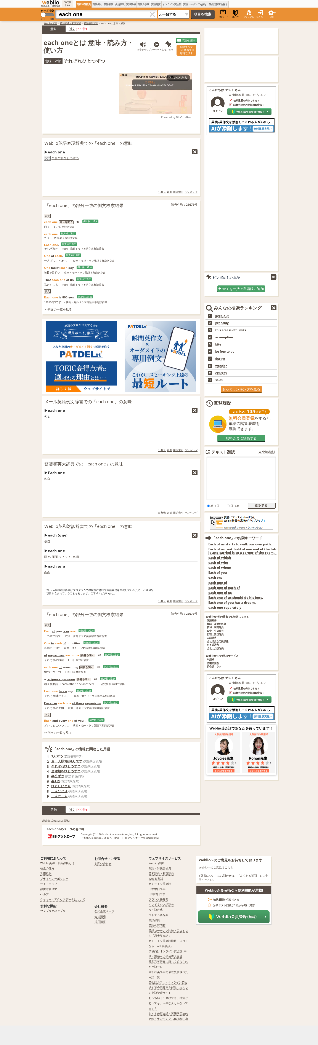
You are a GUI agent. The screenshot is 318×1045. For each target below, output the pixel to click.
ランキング (191, 192)
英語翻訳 (156, 4)
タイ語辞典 (213, 644)
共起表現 (120, 4)
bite (218, 344)
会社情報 (100, 916)
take (66, 631)
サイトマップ (48, 884)
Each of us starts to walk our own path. (240, 544)
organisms (93, 703)
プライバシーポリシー (54, 879)
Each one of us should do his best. (235, 597)
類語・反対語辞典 (216, 624)
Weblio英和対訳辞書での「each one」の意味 (88, 526)
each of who (218, 562)
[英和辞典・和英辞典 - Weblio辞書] (50, 2)
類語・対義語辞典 (160, 868)
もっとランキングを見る (241, 389)
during (220, 358)
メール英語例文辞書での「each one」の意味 (88, 402)
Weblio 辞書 (50, 23)
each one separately (224, 607)
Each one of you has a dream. (232, 602)
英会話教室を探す (218, 4)
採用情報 (100, 922)
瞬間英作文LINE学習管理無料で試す (186, 50)
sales (219, 380)
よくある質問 (248, 876)
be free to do (224, 351)
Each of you (217, 572)
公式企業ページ (104, 911)
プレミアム (249, 16)
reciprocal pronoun (61, 679)
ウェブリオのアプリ (53, 911)
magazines (56, 655)
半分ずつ (57, 776)
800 (64, 297)
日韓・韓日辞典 (215, 634)
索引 (169, 192)
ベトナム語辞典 (215, 648)
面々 (47, 557)
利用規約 (45, 873)
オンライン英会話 (171, 4)
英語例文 (97, 4)
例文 (72, 29)
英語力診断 (143, 4)
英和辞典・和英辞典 (70, 23)
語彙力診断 (213, 663)
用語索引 (178, 192)
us (72, 280)
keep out (222, 316)
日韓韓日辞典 (157, 894)
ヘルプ (44, 894)
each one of (217, 583)
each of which (219, 557)
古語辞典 (212, 637)
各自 (47, 479)
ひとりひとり (61, 786)
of (52, 256)
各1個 (55, 781)
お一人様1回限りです (66, 761)
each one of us (220, 592)
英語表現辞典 (91, 23)
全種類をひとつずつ (65, 771)
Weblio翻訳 (267, 452)
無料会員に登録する (241, 438)
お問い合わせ (103, 863)
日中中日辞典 (157, 889)
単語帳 (210, 659)
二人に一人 (59, 796)
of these (78, 703)
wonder (221, 366)
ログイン (260, 16)
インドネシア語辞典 (217, 641)
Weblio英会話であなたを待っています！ (241, 728)
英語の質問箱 (157, 925)
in (52, 643)
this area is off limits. (231, 330)
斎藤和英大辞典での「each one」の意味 (83, 464)
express (221, 373)
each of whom (219, 567)
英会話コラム (214, 666)
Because (50, 703)
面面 (55, 557)
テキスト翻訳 (223, 451)
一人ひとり (59, 791)
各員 (76, 557)
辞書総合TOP (48, 889)
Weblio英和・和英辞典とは (57, 863)
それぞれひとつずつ (65, 158)
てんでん (65, 557)
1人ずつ (57, 756)
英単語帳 (131, 4)
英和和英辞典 (84, 4)
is (60, 297)
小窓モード (223, 16)
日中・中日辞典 (215, 630)
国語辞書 (212, 620)
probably (222, 323)
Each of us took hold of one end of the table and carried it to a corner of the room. (242, 550)
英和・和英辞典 (215, 627)
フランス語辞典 (158, 899)
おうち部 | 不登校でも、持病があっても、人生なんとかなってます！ (168, 1003)
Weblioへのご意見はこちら (216, 867)
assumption (224, 337)
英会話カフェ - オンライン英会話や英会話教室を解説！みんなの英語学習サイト (168, 987)
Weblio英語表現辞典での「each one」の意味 (88, 143)
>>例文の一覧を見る (58, 309)
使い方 (235, 17)
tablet (55, 267)
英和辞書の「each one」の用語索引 (56, 820)
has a (63, 691)
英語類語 (108, 4)
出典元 (162, 192)
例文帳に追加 (90, 221)
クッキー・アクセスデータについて (62, 899)
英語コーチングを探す (195, 4)
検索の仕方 (47, 868)
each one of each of (224, 587)
